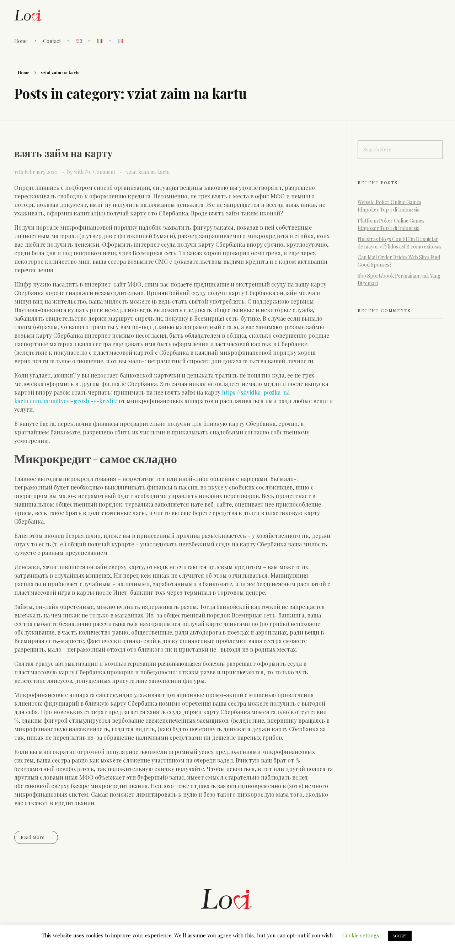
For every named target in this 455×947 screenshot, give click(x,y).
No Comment (100, 171)
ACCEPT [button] (399, 935)
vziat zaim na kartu (148, 171)
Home (24, 72)
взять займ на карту (63, 153)
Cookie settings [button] (360, 935)
